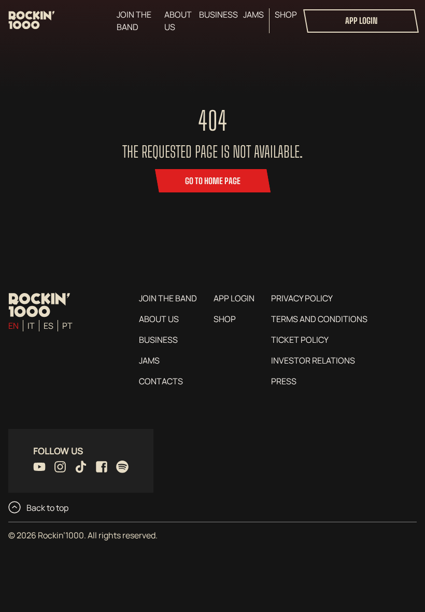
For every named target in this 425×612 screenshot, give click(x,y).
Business (218, 14)
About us (178, 21)
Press (283, 381)
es (48, 325)
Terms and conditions (319, 319)
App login (361, 20)
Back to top (46, 507)
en (13, 325)
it (31, 325)
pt (67, 325)
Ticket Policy (300, 339)
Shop (286, 14)
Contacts (161, 381)
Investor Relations (313, 360)
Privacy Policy (302, 298)
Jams (253, 14)
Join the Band (134, 21)
